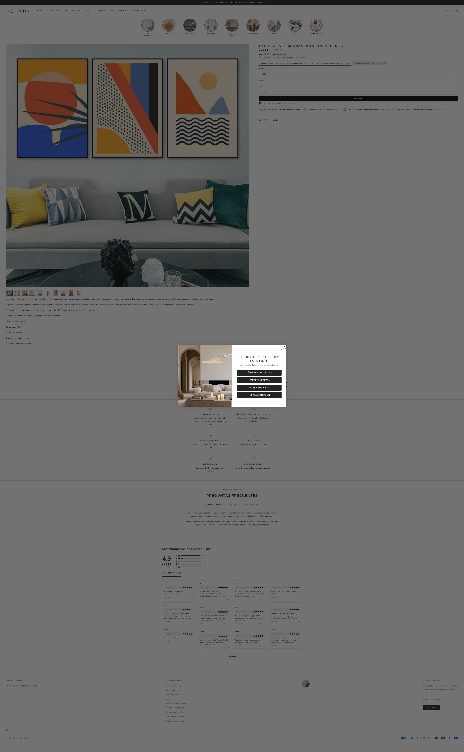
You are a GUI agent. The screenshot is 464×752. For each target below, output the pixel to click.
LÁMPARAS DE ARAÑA (259, 380)
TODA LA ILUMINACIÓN (259, 395)
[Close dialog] (283, 348)
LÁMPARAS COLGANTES (259, 373)
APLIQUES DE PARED (259, 388)
